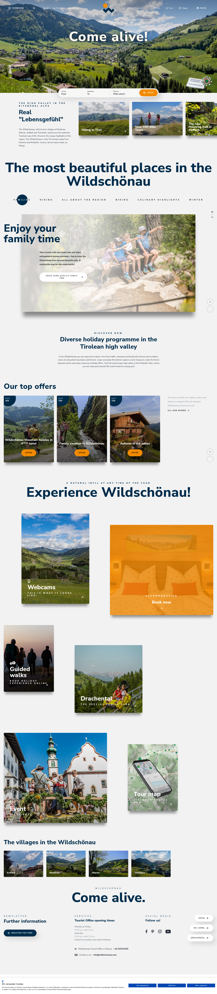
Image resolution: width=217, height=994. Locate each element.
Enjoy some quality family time (62, 277)
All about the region (84, 200)
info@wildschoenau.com (98, 955)
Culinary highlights (159, 200)
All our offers (177, 410)
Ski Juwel (199, 928)
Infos (201, 918)
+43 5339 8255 (103, 949)
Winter (196, 200)
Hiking (46, 200)
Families (22, 200)
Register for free (22, 933)
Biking (122, 200)
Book (151, 93)
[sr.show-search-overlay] (34, 8)
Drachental (198, 938)
